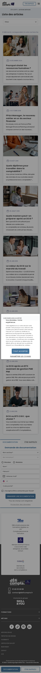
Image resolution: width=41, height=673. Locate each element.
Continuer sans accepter (12, 318)
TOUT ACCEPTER (20, 351)
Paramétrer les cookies (20, 356)
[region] (20, 336)
